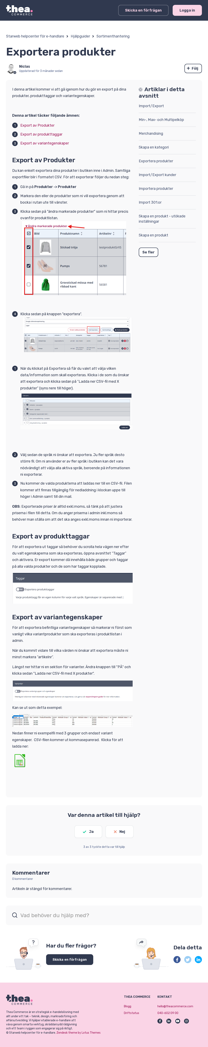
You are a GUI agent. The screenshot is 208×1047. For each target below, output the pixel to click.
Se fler (148, 252)
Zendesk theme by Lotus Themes (78, 1032)
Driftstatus (131, 1013)
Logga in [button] (187, 10)
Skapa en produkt (153, 235)
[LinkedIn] (198, 959)
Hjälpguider (80, 36)
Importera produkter (156, 188)
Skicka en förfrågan (143, 10)
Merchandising (151, 133)
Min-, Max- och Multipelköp (161, 120)
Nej (122, 831)
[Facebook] (177, 959)
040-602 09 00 (167, 1013)
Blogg (127, 1006)
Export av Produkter (37, 125)
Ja (91, 831)
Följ (195, 68)
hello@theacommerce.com (175, 1006)
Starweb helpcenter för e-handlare (35, 36)
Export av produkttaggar (41, 134)
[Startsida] (19, 10)
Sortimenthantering (113, 36)
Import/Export (151, 106)
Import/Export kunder (157, 175)
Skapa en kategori (154, 147)
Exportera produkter (156, 161)
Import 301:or (150, 202)
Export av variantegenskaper (44, 143)
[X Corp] (187, 959)
